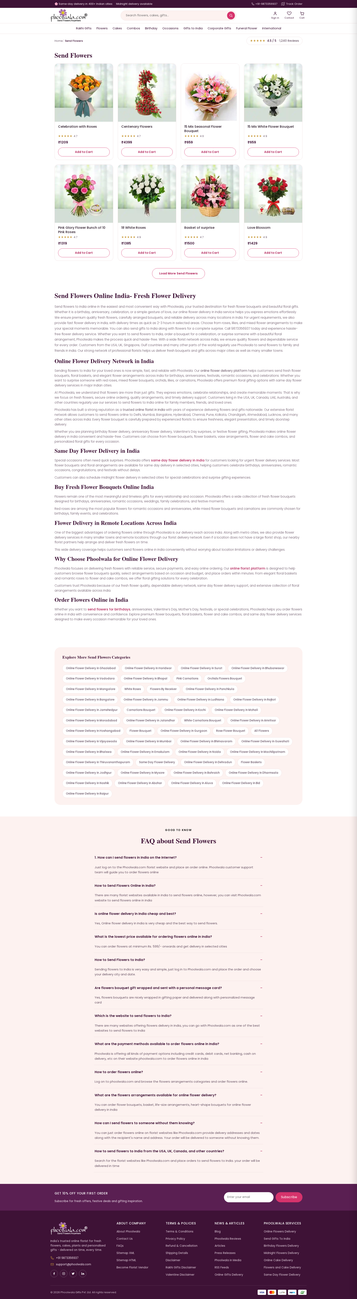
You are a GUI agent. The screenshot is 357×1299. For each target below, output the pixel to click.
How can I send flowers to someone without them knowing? (145, 1123)
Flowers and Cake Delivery (282, 1267)
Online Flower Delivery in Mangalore (90, 689)
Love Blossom (259, 227)
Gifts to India (193, 28)
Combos (133, 28)
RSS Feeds (222, 1267)
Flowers (102, 28)
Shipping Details (177, 1253)
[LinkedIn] (82, 1273)
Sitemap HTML (126, 1260)
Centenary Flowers (136, 126)
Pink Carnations (187, 678)
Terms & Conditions (179, 1231)
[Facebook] (54, 1273)
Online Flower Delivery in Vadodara (90, 678)
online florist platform (247, 568)
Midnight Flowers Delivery (281, 1253)
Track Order (294, 4)
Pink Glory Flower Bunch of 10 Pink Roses (81, 229)
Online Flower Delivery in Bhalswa (89, 752)
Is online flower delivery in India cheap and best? (135, 914)
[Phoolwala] (80, 1228)
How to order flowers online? (119, 1072)
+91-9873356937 (266, 4)
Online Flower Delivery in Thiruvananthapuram (98, 762)
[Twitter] (73, 1273)
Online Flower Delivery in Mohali (236, 710)
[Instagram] (63, 1273)
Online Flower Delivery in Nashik (87, 783)
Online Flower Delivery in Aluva (192, 783)
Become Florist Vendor (132, 1267)
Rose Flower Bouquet (230, 731)
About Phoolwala (128, 1231)
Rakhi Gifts (84, 28)
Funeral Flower (246, 28)
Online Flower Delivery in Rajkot (254, 700)
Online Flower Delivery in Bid (241, 783)
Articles (220, 1246)
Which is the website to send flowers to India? (133, 1016)
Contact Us (125, 1239)
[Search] (231, 15)
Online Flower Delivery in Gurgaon (184, 731)
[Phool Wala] (69, 15)
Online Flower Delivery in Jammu (146, 700)
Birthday (151, 28)
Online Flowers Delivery (280, 1231)
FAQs (120, 1246)
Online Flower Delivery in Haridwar (148, 668)
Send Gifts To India (277, 1239)
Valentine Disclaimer (180, 1275)
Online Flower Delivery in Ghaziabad (91, 668)
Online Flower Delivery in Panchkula (210, 689)
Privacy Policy (175, 1239)
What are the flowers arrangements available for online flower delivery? (155, 1095)
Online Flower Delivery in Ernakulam (145, 752)
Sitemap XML (125, 1253)
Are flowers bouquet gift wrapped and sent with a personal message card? (158, 988)
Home (59, 41)
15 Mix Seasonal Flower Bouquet (203, 128)
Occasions (170, 28)
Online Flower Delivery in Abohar (140, 783)
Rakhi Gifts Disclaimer (181, 1267)
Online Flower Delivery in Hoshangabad (93, 731)
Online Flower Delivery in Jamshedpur (92, 710)
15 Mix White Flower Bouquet (271, 126)
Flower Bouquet (140, 731)
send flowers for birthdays (109, 609)
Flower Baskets (251, 762)
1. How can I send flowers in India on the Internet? (136, 857)
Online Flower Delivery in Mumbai (148, 741)
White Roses (132, 689)
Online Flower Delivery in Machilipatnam (257, 752)
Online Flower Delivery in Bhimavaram (206, 741)
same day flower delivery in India (178, 460)
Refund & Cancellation (182, 1246)
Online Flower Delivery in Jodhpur (89, 773)
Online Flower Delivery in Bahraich (197, 773)
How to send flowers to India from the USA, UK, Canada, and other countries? (159, 1151)
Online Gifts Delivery (229, 1275)
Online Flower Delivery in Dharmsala (253, 773)
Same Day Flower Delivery (157, 762)
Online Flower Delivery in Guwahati (265, 741)
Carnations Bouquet (141, 710)
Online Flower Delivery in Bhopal (145, 678)
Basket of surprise (199, 227)
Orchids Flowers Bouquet (224, 678)
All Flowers (261, 731)
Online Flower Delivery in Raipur (87, 794)
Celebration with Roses (77, 126)
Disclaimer (173, 1260)
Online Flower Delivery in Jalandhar (150, 720)
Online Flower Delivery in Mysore (142, 773)
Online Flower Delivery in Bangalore (90, 700)
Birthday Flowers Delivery (281, 1246)
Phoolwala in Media (228, 1260)
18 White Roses (133, 227)
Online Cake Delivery (278, 1260)
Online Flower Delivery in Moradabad (91, 720)
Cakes (117, 28)
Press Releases (225, 1253)
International (271, 28)
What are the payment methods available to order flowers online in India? (157, 1044)
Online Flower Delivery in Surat (201, 668)
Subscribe (289, 1197)
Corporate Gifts (219, 28)
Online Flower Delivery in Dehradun (208, 762)
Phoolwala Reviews (228, 1239)
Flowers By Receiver (163, 689)
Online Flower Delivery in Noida (199, 752)
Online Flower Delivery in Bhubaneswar (257, 668)
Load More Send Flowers (178, 273)
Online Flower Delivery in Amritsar (253, 720)
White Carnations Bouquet (202, 720)
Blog (218, 1231)
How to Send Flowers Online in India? (125, 885)
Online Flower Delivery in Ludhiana (200, 700)
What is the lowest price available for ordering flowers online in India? (153, 936)
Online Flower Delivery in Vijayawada (91, 741)
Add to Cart (84, 152)
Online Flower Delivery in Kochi (185, 710)
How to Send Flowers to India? (120, 960)
